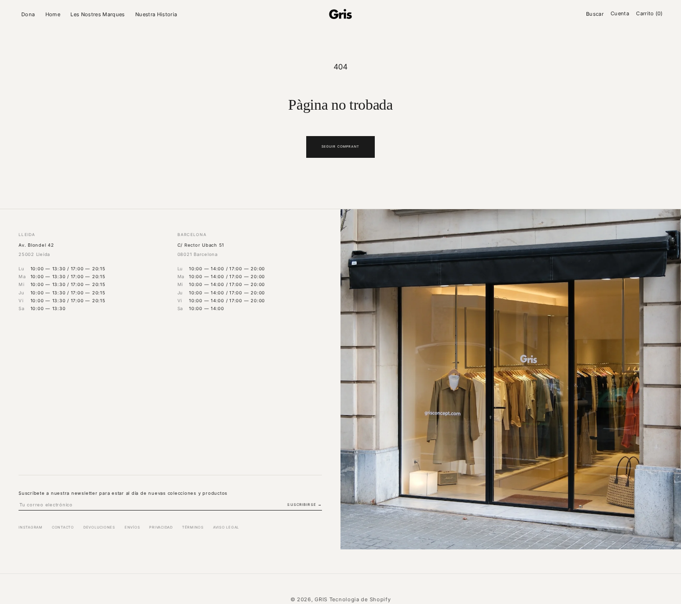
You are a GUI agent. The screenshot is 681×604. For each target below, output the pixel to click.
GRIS (321, 599)
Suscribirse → (304, 505)
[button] (30, 14)
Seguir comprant (341, 146)
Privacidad (161, 527)
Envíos (132, 527)
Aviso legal (226, 527)
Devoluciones (99, 527)
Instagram (31, 527)
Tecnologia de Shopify (360, 599)
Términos (193, 527)
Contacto (63, 527)
